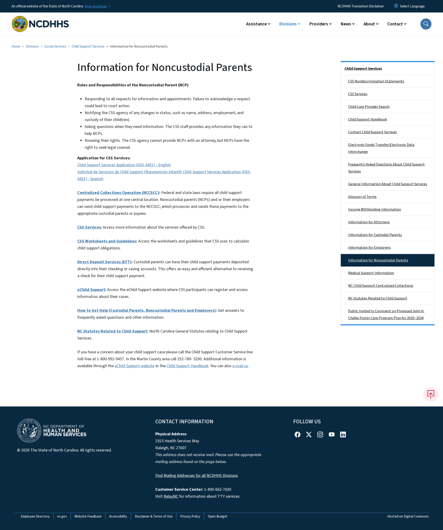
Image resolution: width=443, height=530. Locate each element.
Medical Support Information (371, 273)
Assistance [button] (256, 24)
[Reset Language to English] (396, 6)
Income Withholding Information (374, 209)
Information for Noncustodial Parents (378, 260)
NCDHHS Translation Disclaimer (361, 6)
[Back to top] (430, 395)
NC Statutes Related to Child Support (377, 298)
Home (16, 46)
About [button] (369, 24)
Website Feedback (88, 516)
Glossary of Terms (362, 196)
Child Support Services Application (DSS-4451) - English (124, 165)
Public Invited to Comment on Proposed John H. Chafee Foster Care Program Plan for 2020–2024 (386, 315)
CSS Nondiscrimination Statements (376, 81)
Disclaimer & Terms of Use (154, 516)
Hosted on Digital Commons (408, 516)
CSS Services (357, 94)
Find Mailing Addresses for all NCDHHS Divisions (196, 476)
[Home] (40, 18)
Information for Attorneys (369, 222)
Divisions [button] (288, 24)
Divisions (32, 46)
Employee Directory (35, 516)
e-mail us (240, 366)
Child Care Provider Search (368, 106)
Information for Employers (369, 247)
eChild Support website (134, 366)
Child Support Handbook (187, 366)
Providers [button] (318, 24)
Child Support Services (88, 46)
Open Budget (217, 516)
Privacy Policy (190, 516)
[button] (425, 24)
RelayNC (171, 496)
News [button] (346, 24)
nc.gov (62, 516)
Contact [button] (395, 24)
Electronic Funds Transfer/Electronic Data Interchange (381, 148)
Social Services (55, 46)
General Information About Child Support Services (387, 184)
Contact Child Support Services (372, 132)
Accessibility (118, 516)
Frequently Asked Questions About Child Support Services (386, 168)
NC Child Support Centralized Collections (380, 285)
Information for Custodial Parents (375, 234)
